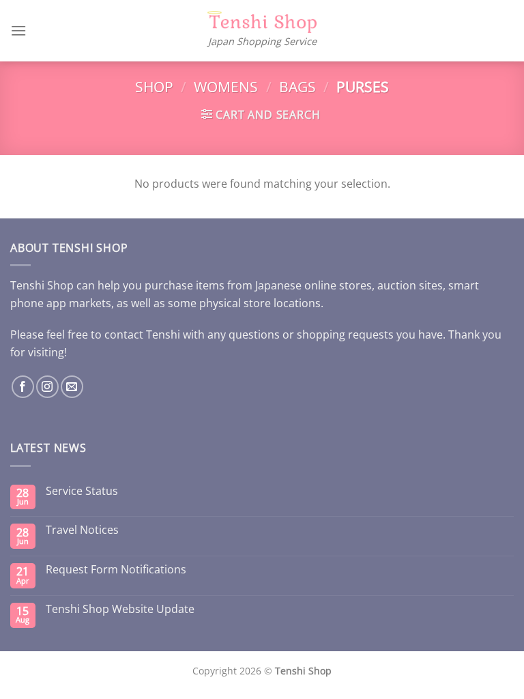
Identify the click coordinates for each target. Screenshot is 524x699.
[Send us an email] (72, 386)
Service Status (82, 491)
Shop (154, 86)
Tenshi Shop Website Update (120, 609)
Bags (297, 86)
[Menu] (18, 30)
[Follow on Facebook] (23, 386)
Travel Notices (82, 530)
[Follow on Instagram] (47, 386)
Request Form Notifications (116, 569)
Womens (226, 86)
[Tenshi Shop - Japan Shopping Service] (262, 22)
